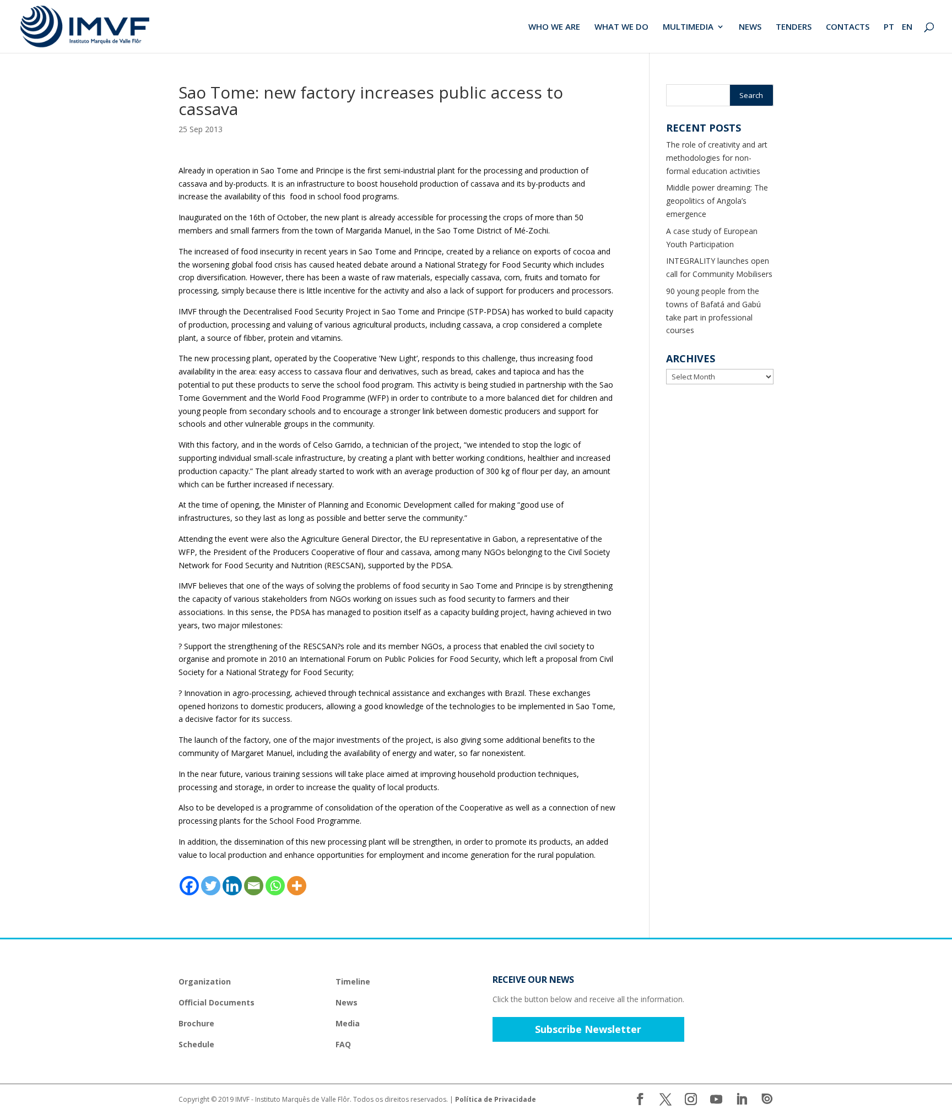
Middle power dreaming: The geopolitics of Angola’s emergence (717, 200)
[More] (296, 885)
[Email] (253, 885)
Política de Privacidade (495, 1099)
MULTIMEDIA (688, 27)
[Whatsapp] (275, 885)
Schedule (196, 1044)
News (347, 1002)
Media (348, 1023)
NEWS (750, 27)
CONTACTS (847, 27)
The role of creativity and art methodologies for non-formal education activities (716, 157)
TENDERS (794, 27)
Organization (204, 981)
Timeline (353, 981)
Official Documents (216, 1002)
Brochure (196, 1023)
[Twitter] (210, 885)
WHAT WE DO (621, 27)
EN (907, 27)
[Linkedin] (232, 885)
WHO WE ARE (554, 27)
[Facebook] (189, 885)
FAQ (343, 1044)
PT (889, 27)
